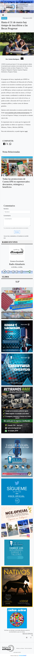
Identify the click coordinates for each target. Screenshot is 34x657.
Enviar (17, 232)
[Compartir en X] (7, 144)
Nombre (6, 208)
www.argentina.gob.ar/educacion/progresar (17, 112)
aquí (26, 131)
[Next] (30, 175)
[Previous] (4, 175)
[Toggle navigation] (3, 15)
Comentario (7, 215)
